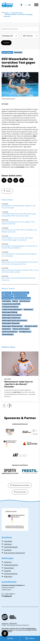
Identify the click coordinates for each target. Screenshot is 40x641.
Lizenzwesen (8, 544)
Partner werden (21, 492)
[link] (20, 376)
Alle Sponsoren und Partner (21, 485)
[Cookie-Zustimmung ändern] (5, 633)
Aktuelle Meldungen (17, 12)
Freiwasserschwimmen (11, 565)
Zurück (8, 191)
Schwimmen (8, 562)
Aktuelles (6, 12)
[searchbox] (20, 29)
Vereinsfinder (8, 541)
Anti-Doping (7, 550)
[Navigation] (36, 5)
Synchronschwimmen (10, 574)
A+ (29, 5)
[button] (4, 180)
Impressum (5, 623)
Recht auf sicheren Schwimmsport (14, 553)
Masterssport (8, 576)
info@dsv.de (8, 596)
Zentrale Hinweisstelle (10, 547)
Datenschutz (13, 623)
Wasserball (7, 571)
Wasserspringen (9, 568)
